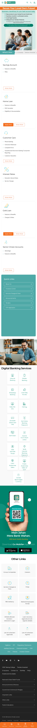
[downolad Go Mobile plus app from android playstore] (11, 550)
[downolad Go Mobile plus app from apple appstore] (25, 550)
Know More (8, 88)
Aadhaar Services (9, 648)
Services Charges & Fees (13, 293)
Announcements (11, 298)
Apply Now (8, 124)
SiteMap (22, 670)
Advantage (8, 251)
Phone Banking (9, 141)
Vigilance (7, 645)
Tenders (8, 303)
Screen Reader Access (25, 720)
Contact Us (14, 670)
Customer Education (10, 156)
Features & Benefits (10, 69)
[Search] (27, 2)
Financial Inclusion (22, 648)
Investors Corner (11, 289)
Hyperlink (9, 720)
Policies (15, 651)
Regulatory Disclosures (24, 645)
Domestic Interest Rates (11, 178)
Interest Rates (18, 726)
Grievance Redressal (10, 144)
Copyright (16, 720)
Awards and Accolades (9, 674)
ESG (9, 651)
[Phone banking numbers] (31, 2)
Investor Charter (24, 651)
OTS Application (10, 307)
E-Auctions (5, 670)
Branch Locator (32, 726)
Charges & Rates (9, 217)
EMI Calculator (9, 108)
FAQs (6, 72)
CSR (31, 648)
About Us (8, 284)
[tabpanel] (18, 27)
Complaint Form (9, 147)
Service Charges (9, 181)
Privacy (4, 720)
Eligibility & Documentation (12, 111)
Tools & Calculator (25, 726)
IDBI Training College (8, 667)
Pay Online (11, 726)
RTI (14, 645)
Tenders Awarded (22, 667)
